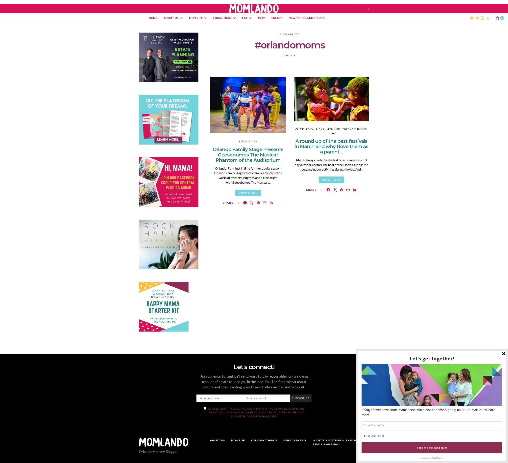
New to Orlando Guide (307, 17)
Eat (245, 17)
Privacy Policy (294, 440)
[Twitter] (487, 18)
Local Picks (222, 17)
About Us (171, 17)
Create (276, 17)
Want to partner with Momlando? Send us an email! (341, 442)
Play (261, 17)
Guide (299, 129)
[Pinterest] (477, 18)
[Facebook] (471, 18)
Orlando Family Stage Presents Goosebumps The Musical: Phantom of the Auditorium (248, 155)
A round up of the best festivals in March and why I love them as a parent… (331, 146)
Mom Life (196, 17)
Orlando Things (354, 129)
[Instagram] (482, 18)
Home (153, 17)
